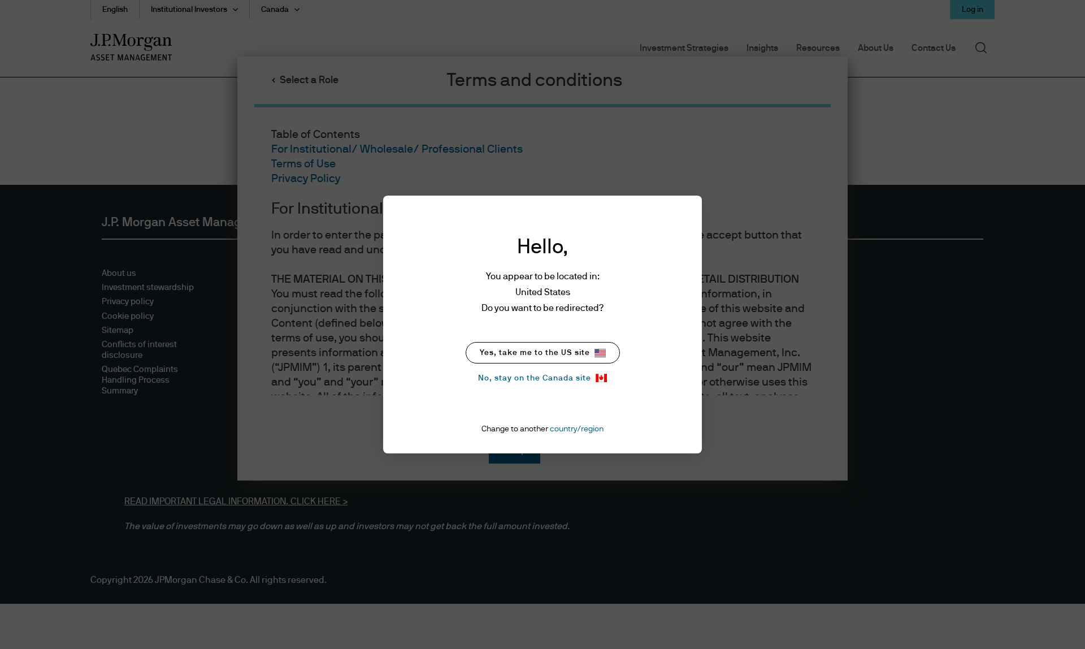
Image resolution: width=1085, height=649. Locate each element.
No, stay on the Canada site (534, 378)
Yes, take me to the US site (535, 353)
